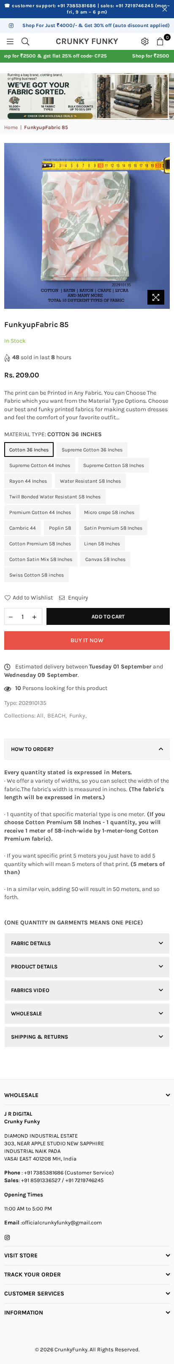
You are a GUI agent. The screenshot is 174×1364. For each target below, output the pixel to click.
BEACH (56, 715)
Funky (77, 715)
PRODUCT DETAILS (34, 966)
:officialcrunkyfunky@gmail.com (60, 1222)
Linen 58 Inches (102, 544)
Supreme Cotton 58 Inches (113, 465)
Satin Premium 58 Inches (113, 528)
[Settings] (144, 41)
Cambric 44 (22, 528)
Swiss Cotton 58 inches (36, 575)
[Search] (25, 41)
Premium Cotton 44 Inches (40, 512)
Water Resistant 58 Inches (90, 481)
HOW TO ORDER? (32, 749)
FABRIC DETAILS (31, 943)
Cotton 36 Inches (29, 450)
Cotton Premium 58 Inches (40, 544)
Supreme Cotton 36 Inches (92, 450)
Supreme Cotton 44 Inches (39, 465)
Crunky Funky (96, 41)
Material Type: (53, 434)
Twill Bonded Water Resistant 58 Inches (55, 497)
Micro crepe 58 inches (109, 512)
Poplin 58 (60, 528)
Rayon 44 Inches (28, 481)
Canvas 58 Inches (105, 559)
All (40, 715)
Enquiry (77, 597)
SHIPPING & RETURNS (39, 1037)
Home (11, 127)
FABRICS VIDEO (30, 990)
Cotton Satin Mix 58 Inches (40, 559)
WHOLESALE (26, 1013)
